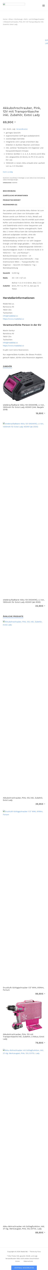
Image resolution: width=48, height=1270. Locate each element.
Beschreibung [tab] (9, 191)
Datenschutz (28, 1261)
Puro (39, 1251)
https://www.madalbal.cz (13, 319)
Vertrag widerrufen (24, 1268)
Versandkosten (22, 129)
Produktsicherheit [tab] (12, 200)
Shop (11, 19)
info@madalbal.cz (10, 316)
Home (5, 19)
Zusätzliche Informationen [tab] (15, 195)
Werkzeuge (18, 19)
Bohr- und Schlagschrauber (34, 19)
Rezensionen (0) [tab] (10, 204)
